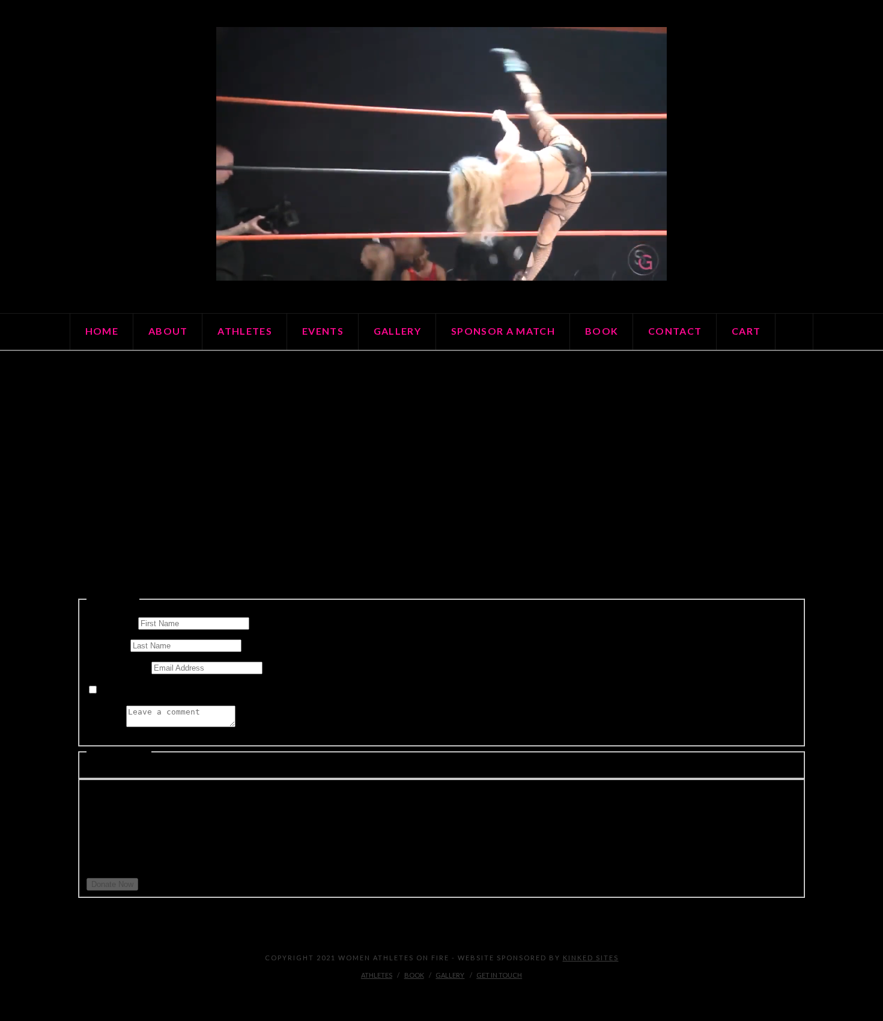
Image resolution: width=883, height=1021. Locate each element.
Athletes (376, 975)
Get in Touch (499, 975)
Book (414, 975)
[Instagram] (441, 994)
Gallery (449, 975)
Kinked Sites (591, 958)
